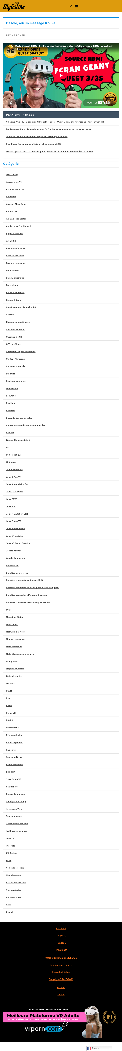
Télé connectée (14, 816)
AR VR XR (11, 241)
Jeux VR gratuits (14, 536)
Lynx (8, 610)
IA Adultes (11, 462)
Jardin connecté (14, 469)
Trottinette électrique (16, 831)
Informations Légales (61, 965)
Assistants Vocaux (15, 248)
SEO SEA (10, 772)
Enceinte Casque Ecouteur (19, 418)
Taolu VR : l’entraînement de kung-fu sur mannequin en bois (37, 136)
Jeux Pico (11, 506)
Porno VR (11, 713)
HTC (8, 447)
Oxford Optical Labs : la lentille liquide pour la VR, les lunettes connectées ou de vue (49, 151)
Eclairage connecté (16, 381)
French (95, 1048)
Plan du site (61, 950)
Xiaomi (9, 912)
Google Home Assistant (18, 440)
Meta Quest (12, 624)
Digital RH (11, 374)
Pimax (9, 705)
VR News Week (13, 897)
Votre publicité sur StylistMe (61, 958)
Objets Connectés (15, 668)
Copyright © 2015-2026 (61, 979)
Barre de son (12, 270)
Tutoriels (10, 846)
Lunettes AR (12, 565)
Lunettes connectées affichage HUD (24, 580)
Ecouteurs (11, 396)
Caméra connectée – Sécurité (21, 307)
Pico (8, 698)
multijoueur (12, 661)
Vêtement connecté (16, 882)
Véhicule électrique (16, 868)
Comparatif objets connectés (21, 351)
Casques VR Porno (15, 329)
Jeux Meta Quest (14, 491)
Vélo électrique (13, 875)
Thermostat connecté (17, 823)
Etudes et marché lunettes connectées (25, 425)
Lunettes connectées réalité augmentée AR (28, 602)
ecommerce (12, 388)
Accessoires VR (14, 182)
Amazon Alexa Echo (16, 204)
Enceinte (10, 410)
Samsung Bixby (14, 757)
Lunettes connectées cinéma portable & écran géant (32, 587)
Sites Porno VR (13, 779)
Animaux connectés (16, 219)
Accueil (61, 987)
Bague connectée (15, 255)
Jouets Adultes (13, 551)
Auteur (61, 994)
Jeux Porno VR (13, 521)
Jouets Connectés (15, 558)
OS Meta (10, 683)
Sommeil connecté (15, 794)
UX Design (11, 853)
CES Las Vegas (13, 344)
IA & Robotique (13, 455)
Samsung (11, 750)
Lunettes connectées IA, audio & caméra (26, 595)
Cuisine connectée (15, 366)
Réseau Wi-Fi (12, 727)
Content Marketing (15, 359)
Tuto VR (10, 838)
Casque (10, 315)
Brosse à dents (13, 300)
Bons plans (12, 285)
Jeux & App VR (13, 477)
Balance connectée (16, 263)
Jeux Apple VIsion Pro (17, 484)
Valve (8, 860)
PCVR (9, 691)
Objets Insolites (14, 676)
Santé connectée (14, 764)
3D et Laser (12, 174)
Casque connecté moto (18, 322)
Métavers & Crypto (15, 632)
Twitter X (61, 935)
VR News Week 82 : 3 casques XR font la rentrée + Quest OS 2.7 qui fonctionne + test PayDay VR (55, 122)
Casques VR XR (14, 337)
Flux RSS (61, 943)
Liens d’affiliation (61, 972)
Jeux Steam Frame (15, 528)
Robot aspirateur (14, 742)
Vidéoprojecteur (14, 890)
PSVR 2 (9, 720)
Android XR (12, 211)
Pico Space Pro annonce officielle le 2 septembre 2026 (33, 144)
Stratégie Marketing (16, 801)
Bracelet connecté (15, 292)
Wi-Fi (8, 904)
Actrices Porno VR (15, 189)
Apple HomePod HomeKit (19, 226)
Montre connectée (15, 639)
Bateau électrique (15, 278)
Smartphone (12, 787)
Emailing (10, 403)
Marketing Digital (14, 617)
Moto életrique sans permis (20, 654)
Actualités (11, 196)
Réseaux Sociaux (15, 735)
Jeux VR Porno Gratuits (18, 543)
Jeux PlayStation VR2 (17, 514)
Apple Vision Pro (14, 233)
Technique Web (14, 809)
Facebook (61, 928)
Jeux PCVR (11, 499)
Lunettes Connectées (17, 573)
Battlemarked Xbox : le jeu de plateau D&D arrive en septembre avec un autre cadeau (49, 129)
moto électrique (14, 646)
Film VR (10, 432)
